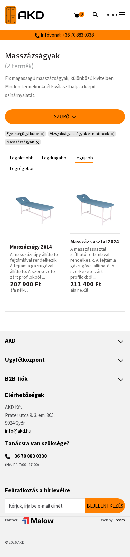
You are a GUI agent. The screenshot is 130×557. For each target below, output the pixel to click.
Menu (111, 14)
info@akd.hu (18, 431)
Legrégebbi (21, 168)
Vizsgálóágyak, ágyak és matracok (79, 133)
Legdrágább (54, 158)
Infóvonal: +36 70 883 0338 (67, 35)
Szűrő (62, 116)
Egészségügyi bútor (23, 133)
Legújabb (84, 158)
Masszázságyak (20, 141)
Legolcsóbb (22, 158)
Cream (119, 519)
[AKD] (39, 15)
